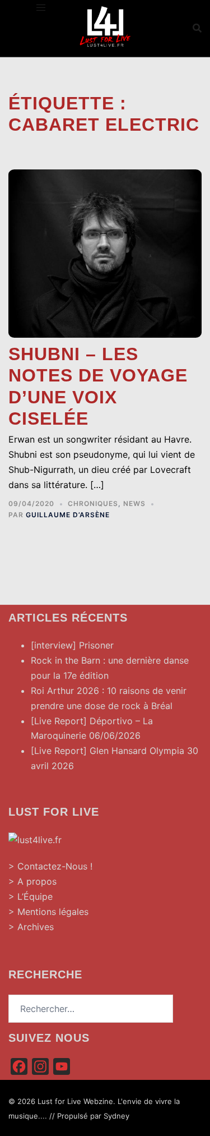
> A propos (32, 881)
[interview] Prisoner (72, 645)
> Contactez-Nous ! (50, 866)
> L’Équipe (30, 896)
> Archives (31, 926)
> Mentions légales (48, 911)
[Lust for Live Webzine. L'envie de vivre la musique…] (105, 27)
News (134, 503)
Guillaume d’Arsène (68, 514)
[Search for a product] (197, 28)
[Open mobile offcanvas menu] (40, 7)
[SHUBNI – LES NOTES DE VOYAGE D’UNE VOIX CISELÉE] (105, 252)
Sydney (116, 1115)
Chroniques (93, 503)
